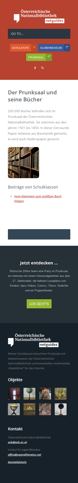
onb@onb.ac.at (17, 442)
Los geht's (39, 303)
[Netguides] (39, 22)
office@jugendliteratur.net (24, 454)
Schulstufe (20, 47)
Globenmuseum (51, 47)
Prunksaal (36, 57)
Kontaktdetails (17, 462)
